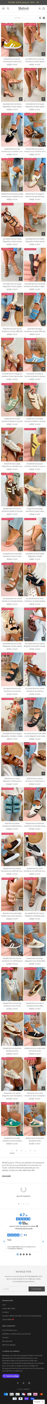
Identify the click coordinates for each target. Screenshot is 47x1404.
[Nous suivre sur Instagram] (29, 1383)
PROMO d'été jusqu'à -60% (21, 2)
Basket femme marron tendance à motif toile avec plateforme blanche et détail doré (12, 869)
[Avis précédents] (3, 1241)
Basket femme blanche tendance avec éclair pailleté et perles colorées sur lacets (12, 1004)
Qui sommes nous (9, 1330)
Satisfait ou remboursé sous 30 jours (16, 1334)
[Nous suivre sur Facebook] (18, 1383)
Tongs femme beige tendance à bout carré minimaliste (35, 510)
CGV (4, 1305)
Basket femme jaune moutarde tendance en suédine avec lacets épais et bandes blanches (12, 60)
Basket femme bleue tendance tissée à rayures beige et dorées (35, 375)
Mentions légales (8, 1345)
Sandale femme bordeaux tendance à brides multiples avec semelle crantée (35, 285)
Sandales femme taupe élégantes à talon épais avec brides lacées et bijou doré (34, 105)
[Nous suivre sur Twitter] (23, 1383)
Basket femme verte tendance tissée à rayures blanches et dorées (12, 420)
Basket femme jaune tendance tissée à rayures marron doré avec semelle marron (34, 465)
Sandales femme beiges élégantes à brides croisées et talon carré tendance (12, 734)
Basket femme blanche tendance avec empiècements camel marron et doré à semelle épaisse (12, 1049)
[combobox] (39, 1402)
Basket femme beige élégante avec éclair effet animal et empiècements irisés (35, 959)
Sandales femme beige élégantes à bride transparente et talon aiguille (35, 555)
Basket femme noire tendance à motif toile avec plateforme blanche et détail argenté (35, 869)
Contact (5, 1337)
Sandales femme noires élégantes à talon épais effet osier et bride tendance (12, 644)
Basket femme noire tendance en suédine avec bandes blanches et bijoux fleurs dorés (12, 150)
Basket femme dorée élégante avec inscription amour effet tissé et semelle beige (12, 1094)
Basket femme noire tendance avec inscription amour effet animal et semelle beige (35, 1094)
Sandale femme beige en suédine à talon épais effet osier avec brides (12, 375)
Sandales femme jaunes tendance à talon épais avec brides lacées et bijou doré (34, 60)
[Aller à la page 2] (35, 1150)
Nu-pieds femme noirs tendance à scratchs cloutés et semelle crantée (12, 689)
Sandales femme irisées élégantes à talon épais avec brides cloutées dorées (34, 240)
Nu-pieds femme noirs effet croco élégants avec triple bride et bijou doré (34, 734)
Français (37, 1402)
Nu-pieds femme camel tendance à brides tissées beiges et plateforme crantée (12, 599)
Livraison (5, 1312)
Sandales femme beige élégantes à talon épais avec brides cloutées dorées (12, 285)
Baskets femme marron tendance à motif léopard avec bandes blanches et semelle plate (12, 959)
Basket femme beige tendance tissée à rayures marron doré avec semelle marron (34, 420)
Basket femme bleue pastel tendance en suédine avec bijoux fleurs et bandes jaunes (12, 195)
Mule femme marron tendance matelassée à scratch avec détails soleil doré (35, 779)
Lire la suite (6, 1176)
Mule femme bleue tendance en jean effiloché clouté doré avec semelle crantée (34, 330)
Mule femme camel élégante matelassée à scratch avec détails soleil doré (12, 779)
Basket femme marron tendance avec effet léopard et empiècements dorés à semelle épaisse (34, 1004)
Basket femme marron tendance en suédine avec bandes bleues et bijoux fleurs (34, 150)
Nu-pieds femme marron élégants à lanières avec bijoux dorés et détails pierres (35, 914)
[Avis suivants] (43, 1241)
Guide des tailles (8, 1308)
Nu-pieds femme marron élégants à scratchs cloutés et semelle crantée (35, 644)
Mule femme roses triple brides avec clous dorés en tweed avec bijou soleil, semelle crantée (12, 914)
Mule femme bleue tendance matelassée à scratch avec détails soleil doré (12, 824)
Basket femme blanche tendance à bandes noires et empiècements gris (34, 824)
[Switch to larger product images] (40, 18)
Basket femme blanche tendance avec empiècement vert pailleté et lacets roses (34, 1139)
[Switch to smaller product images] (44, 18)
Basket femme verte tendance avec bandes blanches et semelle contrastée (12, 1139)
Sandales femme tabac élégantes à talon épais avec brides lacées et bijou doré (12, 105)
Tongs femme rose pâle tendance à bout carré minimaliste (12, 555)
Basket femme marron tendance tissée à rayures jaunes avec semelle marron (12, 510)
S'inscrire (37, 1289)
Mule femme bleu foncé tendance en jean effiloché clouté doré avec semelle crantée (12, 330)
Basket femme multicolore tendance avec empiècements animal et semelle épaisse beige (34, 1049)
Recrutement (7, 1341)
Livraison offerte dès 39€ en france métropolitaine (21, 1316)
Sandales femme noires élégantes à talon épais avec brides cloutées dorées (12, 240)
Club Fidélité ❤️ (8, 1319)
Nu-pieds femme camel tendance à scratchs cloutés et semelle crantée (34, 689)
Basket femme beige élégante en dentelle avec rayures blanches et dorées (12, 465)
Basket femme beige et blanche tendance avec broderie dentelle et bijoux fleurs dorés (35, 195)
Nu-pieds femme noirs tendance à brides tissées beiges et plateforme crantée (35, 599)
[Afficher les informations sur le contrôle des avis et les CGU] (37, 1226)
